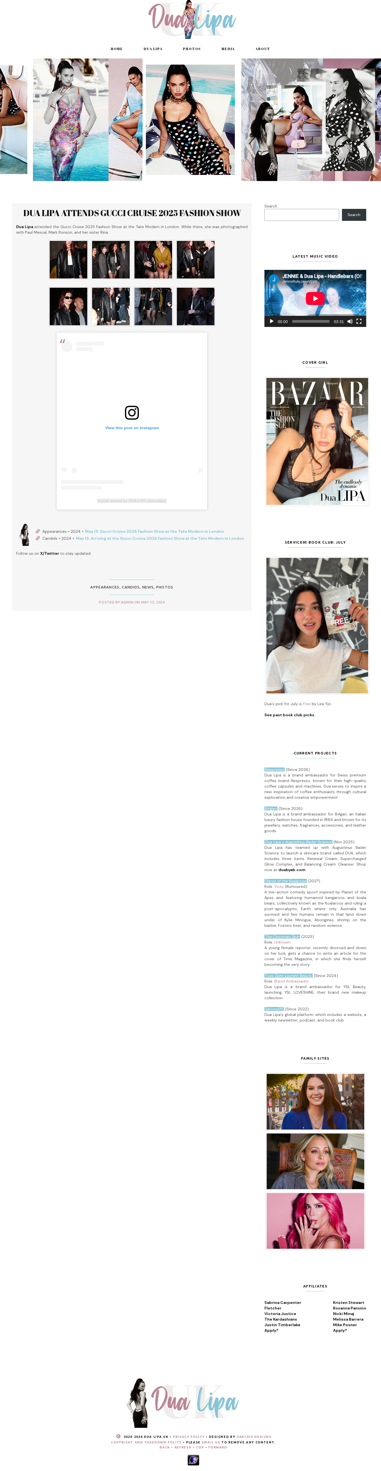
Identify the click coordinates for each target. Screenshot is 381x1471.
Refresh (183, 1447)
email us (211, 1442)
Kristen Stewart (348, 1302)
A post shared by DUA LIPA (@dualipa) (132, 501)
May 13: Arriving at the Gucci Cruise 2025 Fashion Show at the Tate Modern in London (160, 538)
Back (165, 1447)
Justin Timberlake (282, 1324)
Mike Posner (345, 1324)
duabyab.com (291, 869)
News (148, 587)
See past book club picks (289, 714)
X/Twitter (49, 553)
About (262, 49)
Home (117, 49)
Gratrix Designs (254, 1436)
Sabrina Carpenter (282, 1302)
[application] (315, 298)
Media (228, 49)
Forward (217, 1447)
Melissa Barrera (348, 1319)
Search (270, 206)
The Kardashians (280, 1319)
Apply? (271, 1330)
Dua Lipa (153, 49)
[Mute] (350, 321)
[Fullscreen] (359, 321)
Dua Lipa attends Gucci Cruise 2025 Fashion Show (132, 213)
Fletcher (272, 1308)
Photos (192, 49)
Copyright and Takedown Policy (146, 1442)
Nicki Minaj (343, 1313)
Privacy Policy (188, 1436)
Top (200, 1447)
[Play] (271, 321)
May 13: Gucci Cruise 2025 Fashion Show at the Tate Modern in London (154, 531)
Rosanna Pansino (349, 1308)
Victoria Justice (280, 1313)
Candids (131, 587)
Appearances (104, 587)
